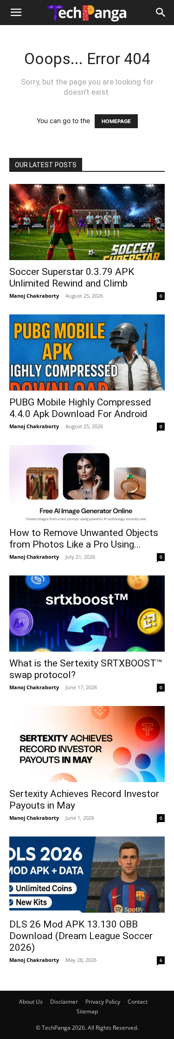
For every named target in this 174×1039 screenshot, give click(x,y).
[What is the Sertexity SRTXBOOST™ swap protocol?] (87, 613)
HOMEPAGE (116, 121)
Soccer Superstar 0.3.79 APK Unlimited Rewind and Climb (71, 277)
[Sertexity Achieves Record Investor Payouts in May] (87, 744)
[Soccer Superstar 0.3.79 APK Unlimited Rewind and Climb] (87, 222)
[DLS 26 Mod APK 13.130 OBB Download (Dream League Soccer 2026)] (87, 874)
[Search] (161, 12)
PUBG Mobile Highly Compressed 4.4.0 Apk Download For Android (80, 408)
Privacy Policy (102, 1002)
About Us (31, 1002)
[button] (16, 12)
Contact (138, 1002)
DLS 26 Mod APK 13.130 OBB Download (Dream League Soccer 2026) (81, 936)
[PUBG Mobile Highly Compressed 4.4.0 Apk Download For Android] (87, 352)
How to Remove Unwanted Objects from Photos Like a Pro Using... (83, 538)
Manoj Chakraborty (34, 295)
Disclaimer (64, 1002)
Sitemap (87, 1011)
